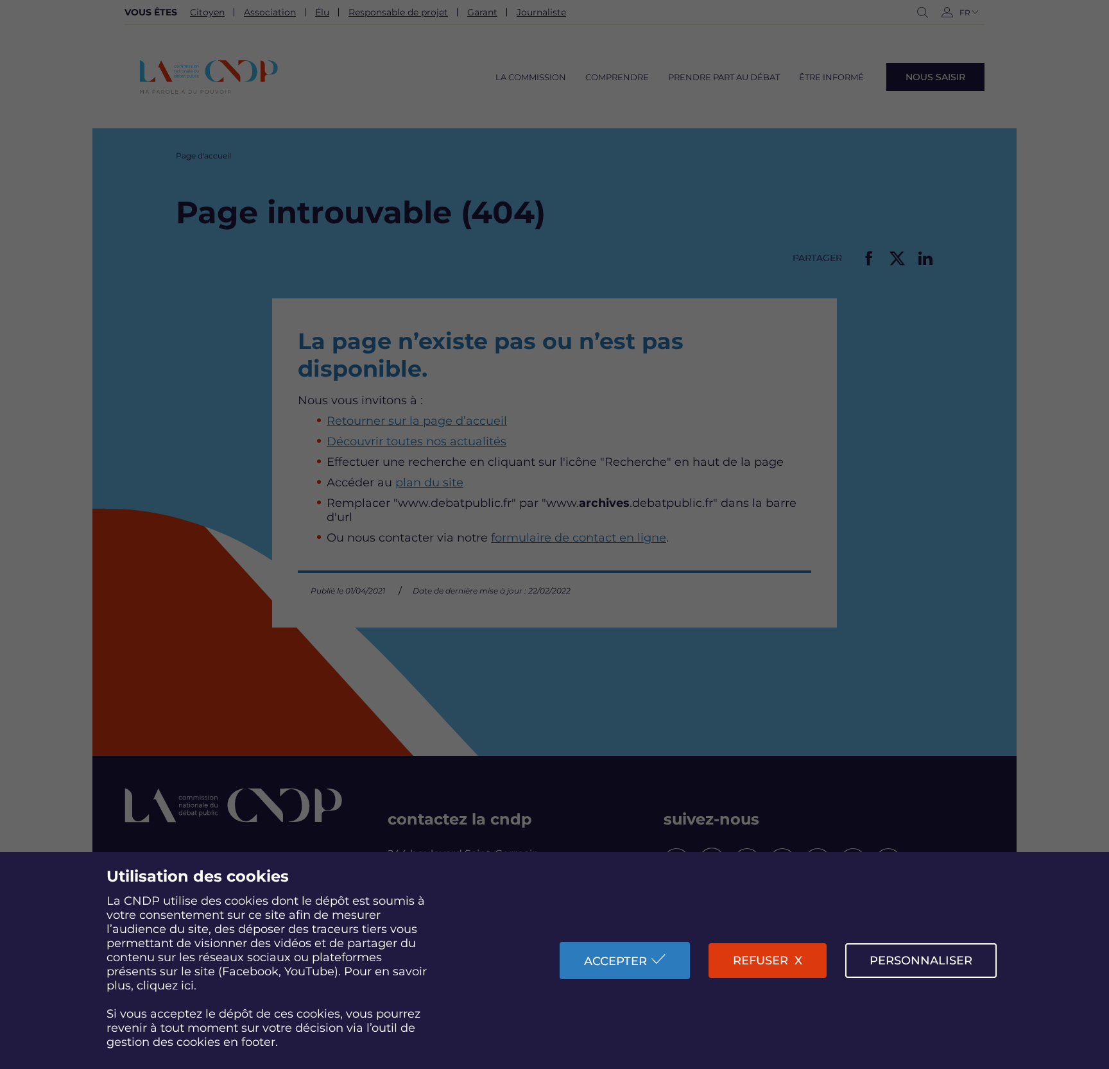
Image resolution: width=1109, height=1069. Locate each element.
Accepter (615, 961)
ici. (188, 986)
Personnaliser (921, 961)
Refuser (760, 961)
